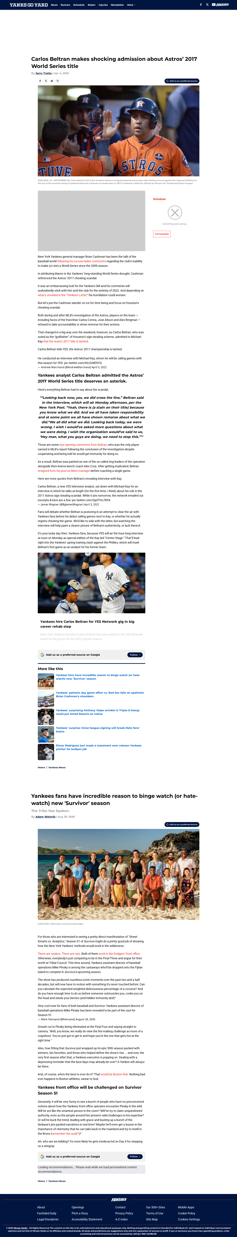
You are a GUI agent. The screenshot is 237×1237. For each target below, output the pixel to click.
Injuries (103, 4)
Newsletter (117, 4)
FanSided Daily (46, 1213)
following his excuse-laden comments (81, 261)
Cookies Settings (189, 1219)
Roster (91, 4)
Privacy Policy (124, 1213)
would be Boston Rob (114, 1074)
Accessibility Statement (87, 1219)
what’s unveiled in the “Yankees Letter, (62, 295)
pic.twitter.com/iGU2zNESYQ (83, 363)
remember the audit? (65, 1133)
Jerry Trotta (44, 73)
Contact (120, 1207)
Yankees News (56, 767)
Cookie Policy (186, 1213)
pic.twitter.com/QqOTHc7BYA (91, 500)
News (54, 4)
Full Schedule (162, 234)
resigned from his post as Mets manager (64, 470)
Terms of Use (154, 1213)
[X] (207, 4)
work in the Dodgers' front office (119, 953)
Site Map (152, 1219)
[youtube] (214, 4)
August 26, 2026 (85, 1019)
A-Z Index (121, 1219)
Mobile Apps (186, 1207)
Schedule (79, 4)
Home (41, 767)
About (41, 1207)
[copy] (57, 81)
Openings (78, 1207)
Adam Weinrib (45, 816)
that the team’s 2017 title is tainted (65, 341)
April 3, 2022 (99, 367)
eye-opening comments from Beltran (83, 444)
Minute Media (20, 1228)
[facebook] (201, 4)
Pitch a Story (80, 1213)
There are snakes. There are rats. (59, 953)
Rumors (65, 4)
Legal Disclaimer (48, 1219)
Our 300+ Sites (155, 1207)
